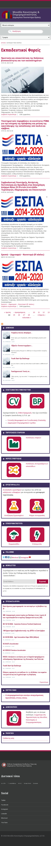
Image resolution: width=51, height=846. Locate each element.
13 (49, 312)
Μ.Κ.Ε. (20, 783)
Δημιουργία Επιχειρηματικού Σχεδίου (22, 423)
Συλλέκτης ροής (8, 738)
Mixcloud (4, 818)
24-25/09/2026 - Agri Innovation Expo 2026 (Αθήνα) (21, 637)
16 (19, 315)
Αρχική (3, 43)
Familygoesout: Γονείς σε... (21, 371)
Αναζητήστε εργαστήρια (12, 490)
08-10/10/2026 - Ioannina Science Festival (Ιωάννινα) (22, 624)
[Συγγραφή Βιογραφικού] (14, 408)
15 (14, 315)
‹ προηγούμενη (19, 312)
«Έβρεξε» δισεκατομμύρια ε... (22, 346)
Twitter (3, 800)
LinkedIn (4, 814)
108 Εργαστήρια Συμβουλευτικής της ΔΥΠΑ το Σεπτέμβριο (24, 631)
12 (44, 312)
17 (24, 315)
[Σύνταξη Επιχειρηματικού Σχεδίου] (37, 408)
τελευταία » (26, 318)
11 (39, 312)
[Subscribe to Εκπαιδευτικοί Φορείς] (2, 324)
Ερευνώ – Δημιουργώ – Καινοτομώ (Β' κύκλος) (22, 254)
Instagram (4, 809)
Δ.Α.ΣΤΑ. (3, 783)
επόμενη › (41, 315)
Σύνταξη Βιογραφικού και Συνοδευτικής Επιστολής (27, 420)
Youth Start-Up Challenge (20, 358)
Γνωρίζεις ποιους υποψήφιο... (21, 333)
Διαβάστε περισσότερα (8, 114)
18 (29, 315)
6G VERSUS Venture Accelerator (14, 650)
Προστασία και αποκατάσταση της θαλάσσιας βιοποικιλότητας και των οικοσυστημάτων (22, 59)
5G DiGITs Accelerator (11, 644)
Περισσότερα (44, 682)
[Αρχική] (25, 19)
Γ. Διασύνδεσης (12, 783)
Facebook (4, 805)
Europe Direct (27, 783)
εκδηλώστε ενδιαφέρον (12, 492)
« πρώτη (7, 312)
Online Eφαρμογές (25, 413)
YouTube (4, 822)
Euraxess (35, 783)
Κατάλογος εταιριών (33, 438)
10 (34, 312)
